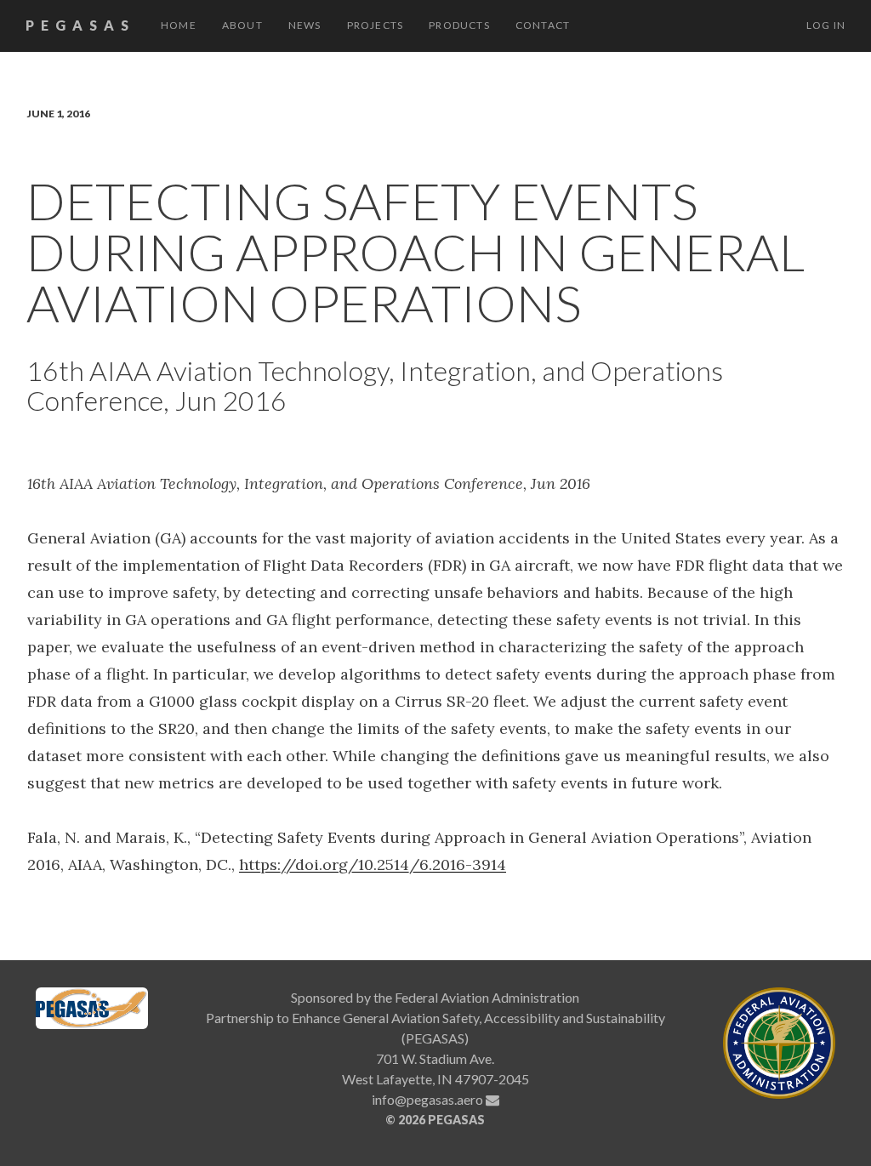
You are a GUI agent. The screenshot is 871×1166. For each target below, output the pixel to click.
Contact (542, 25)
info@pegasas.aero (429, 1099)
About (242, 25)
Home (178, 25)
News (305, 25)
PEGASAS (80, 25)
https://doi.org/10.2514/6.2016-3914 (372, 864)
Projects (375, 25)
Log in (825, 25)
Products (459, 25)
